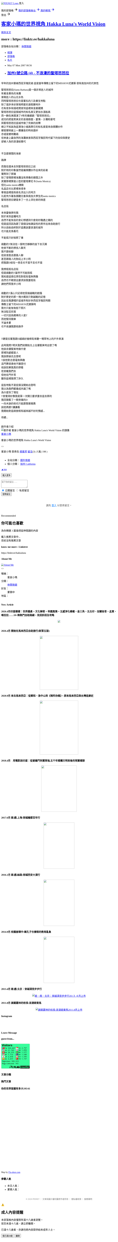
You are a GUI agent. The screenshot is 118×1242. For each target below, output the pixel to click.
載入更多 (6, 475)
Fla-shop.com (14, 1172)
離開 (18, 1236)
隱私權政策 (76, 1199)
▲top (4, 469)
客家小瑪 (6, 434)
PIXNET (36, 1199)
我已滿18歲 (7, 1236)
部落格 (11, 56)
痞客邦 (23, 451)
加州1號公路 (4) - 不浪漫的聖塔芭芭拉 (38, 73)
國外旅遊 (25, 460)
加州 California (27, 464)
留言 (30, 451)
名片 (9, 60)
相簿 (9, 52)
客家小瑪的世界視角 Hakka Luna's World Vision (53, 24)
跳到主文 (6, 32)
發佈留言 (6, 494)
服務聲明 (88, 1199)
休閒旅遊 (26, 46)
